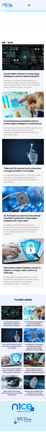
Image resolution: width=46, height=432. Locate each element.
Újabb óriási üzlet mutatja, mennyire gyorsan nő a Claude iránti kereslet (12, 393)
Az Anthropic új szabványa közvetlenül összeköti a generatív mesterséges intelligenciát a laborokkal (22, 218)
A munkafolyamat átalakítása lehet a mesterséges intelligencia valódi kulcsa (34, 323)
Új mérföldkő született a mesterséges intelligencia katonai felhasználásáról (11, 323)
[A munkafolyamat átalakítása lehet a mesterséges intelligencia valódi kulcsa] (23, 104)
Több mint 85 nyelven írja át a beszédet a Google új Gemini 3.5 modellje (12, 346)
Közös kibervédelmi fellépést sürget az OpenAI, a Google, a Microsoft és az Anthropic (22, 270)
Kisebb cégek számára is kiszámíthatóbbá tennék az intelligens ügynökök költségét (34, 370)
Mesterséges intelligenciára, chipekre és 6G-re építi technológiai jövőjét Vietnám (34, 393)
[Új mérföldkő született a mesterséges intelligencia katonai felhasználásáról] (23, 57)
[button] (29, 5)
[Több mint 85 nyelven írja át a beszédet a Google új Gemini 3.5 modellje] (23, 152)
